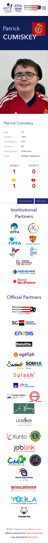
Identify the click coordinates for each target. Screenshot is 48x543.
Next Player (41, 201)
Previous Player (25, 201)
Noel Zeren (32, 537)
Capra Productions (34, 533)
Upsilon (38, 529)
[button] (44, 8)
